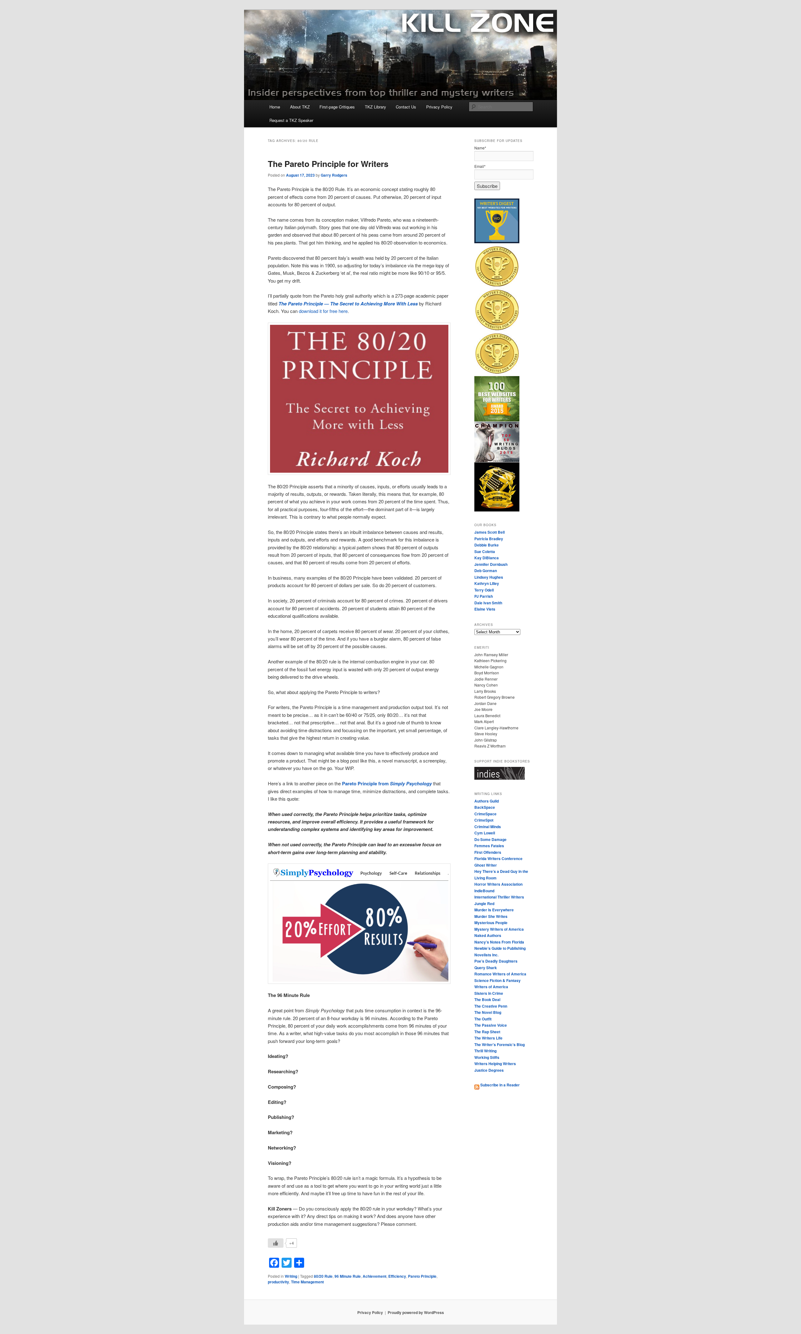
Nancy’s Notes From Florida (499, 942)
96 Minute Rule (347, 1276)
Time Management (307, 1282)
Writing (291, 1276)
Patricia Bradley (488, 538)
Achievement (374, 1276)
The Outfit (483, 1019)
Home (274, 107)
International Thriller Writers (499, 897)
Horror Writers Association (498, 884)
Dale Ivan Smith (488, 603)
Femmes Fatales (489, 845)
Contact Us (406, 107)
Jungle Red (484, 903)
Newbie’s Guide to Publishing (500, 948)
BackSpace (484, 807)
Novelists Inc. (486, 955)
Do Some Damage (490, 839)
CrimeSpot (483, 820)
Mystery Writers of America (499, 929)
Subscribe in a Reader (499, 1085)
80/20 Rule (323, 1276)
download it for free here (323, 311)
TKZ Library (375, 107)
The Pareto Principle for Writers (328, 163)
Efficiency (397, 1276)
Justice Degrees (489, 1070)
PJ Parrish (483, 596)
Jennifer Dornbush (491, 564)
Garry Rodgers (334, 175)
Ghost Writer (485, 865)
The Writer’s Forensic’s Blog (499, 1044)
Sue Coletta (484, 551)
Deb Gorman (485, 570)
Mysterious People (491, 922)
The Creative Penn (490, 1006)
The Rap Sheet (487, 1031)
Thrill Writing (485, 1051)
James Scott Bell (489, 532)
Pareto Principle (422, 1276)
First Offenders (487, 852)
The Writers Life (488, 1038)
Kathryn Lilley (486, 583)
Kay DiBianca (486, 558)
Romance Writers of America (500, 974)
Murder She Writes (491, 916)
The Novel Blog (487, 1012)
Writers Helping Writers (495, 1063)
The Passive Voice (490, 1025)
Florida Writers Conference (498, 858)
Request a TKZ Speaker (291, 120)
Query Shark (485, 967)
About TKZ (300, 107)
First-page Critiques (337, 107)
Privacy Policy (439, 107)
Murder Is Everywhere (494, 910)
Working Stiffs (486, 1057)
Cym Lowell (484, 833)
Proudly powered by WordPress (416, 1312)
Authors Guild (486, 801)
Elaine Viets (484, 609)
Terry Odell (484, 590)
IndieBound (484, 891)
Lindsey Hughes (488, 577)
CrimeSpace (485, 814)
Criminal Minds (487, 826)
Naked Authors (487, 935)
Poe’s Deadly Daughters (496, 961)
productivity (278, 1282)
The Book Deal (487, 999)
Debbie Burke (486, 545)
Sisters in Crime (488, 993)
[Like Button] (275, 1243)
